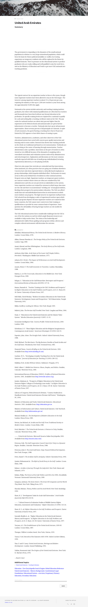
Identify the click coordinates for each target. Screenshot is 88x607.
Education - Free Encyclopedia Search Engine (30, 568)
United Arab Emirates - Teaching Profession (27, 565)
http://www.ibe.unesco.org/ (44, 377)
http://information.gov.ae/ (34, 411)
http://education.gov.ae (44, 404)
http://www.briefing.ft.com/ (34, 351)
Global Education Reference (54, 568)
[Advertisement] (41, 39)
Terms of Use (8, 602)
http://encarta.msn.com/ (33, 439)
